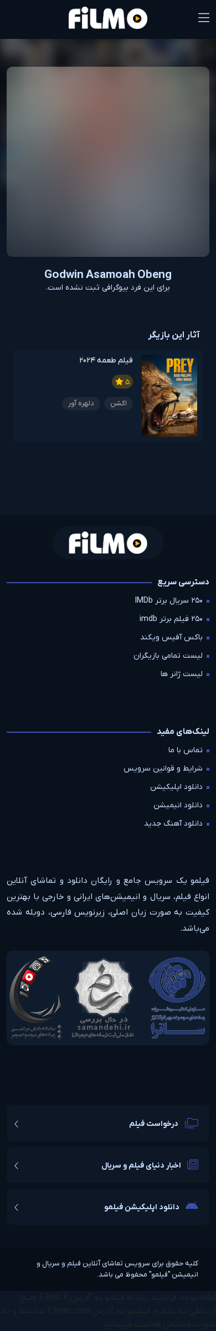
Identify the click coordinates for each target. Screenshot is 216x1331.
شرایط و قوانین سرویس (163, 768)
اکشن (118, 403)
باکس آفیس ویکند (171, 637)
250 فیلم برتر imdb (171, 619)
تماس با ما (185, 750)
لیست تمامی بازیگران (168, 655)
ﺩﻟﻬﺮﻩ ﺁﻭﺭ (81, 403)
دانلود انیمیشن (178, 805)
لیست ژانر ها (182, 674)
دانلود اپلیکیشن (176, 787)
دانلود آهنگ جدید (173, 823)
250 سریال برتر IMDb (169, 600)
